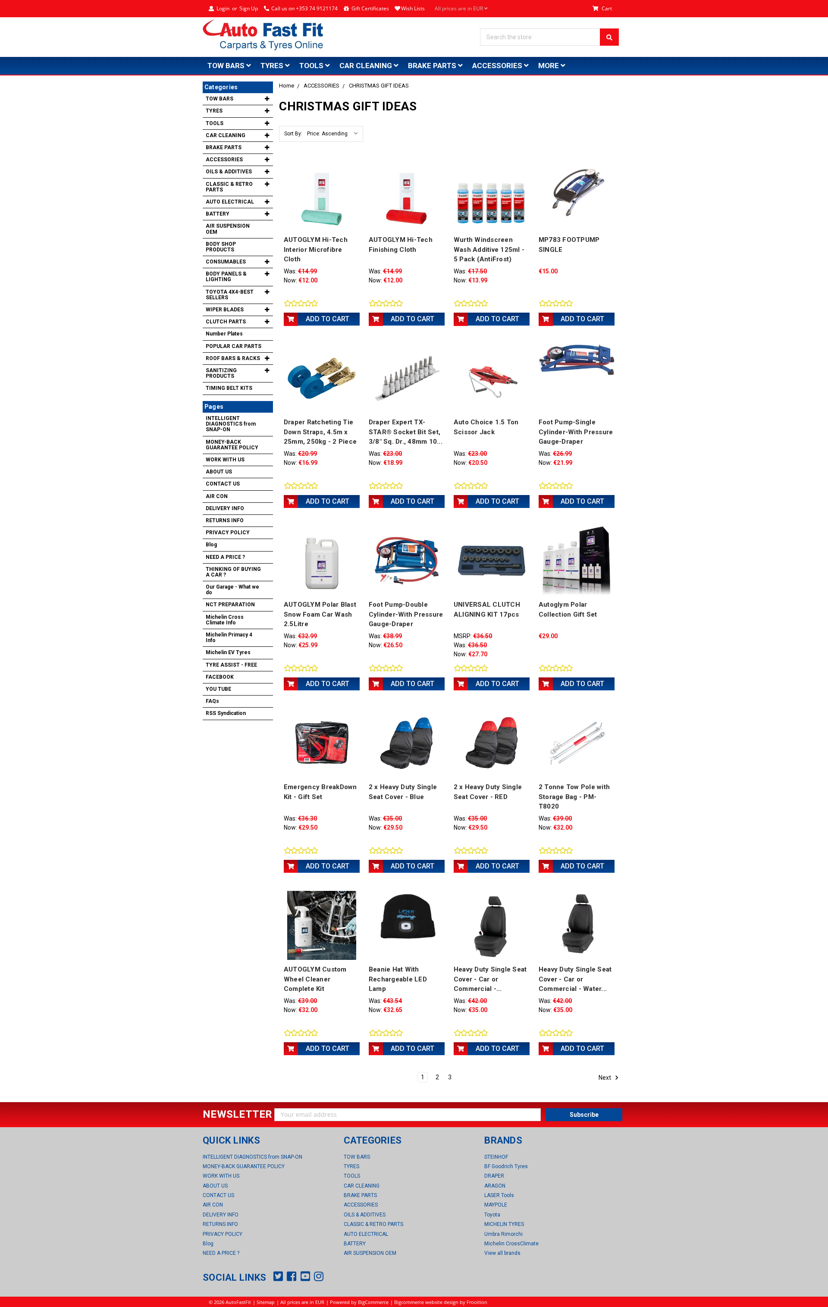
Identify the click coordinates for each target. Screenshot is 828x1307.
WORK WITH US (225, 460)
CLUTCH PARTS (226, 322)
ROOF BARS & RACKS (233, 358)
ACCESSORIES (498, 65)
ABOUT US (219, 472)
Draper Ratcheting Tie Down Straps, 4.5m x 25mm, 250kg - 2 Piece (320, 431)
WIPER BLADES (225, 310)
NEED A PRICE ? (225, 557)
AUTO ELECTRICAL (230, 202)
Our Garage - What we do (232, 590)
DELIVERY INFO (225, 508)
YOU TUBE (218, 689)
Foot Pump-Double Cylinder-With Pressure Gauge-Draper (406, 614)
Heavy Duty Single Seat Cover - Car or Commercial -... (490, 979)
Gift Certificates (370, 8)
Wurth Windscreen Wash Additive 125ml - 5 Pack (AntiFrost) (489, 249)
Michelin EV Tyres (228, 652)
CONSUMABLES (226, 262)
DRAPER (494, 1176)
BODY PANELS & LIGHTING (226, 276)
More (549, 65)
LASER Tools (499, 1195)
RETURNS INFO (225, 520)
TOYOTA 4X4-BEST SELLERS (230, 295)
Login (222, 8)
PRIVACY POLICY (228, 533)
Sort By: (293, 134)
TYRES (272, 65)
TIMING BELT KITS (229, 388)
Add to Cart (327, 319)
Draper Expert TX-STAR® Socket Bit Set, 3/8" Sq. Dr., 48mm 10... (405, 431)
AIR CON (217, 496)
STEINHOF (496, 1157)
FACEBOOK (220, 677)
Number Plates (224, 334)
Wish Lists (413, 8)
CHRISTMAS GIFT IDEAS (379, 85)
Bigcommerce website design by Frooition (440, 1302)
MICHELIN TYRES (504, 1224)
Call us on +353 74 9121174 (304, 8)
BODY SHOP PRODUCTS (221, 247)
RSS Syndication (226, 713)
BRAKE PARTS (433, 65)
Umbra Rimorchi (503, 1234)
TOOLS (312, 65)
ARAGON (494, 1186)
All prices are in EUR (459, 8)
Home (286, 85)
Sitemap (266, 1302)
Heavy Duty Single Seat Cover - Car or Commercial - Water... (575, 979)
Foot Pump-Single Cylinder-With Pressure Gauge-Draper (576, 431)
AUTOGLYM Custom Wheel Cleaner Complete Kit (315, 979)
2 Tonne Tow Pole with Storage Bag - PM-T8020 (574, 796)
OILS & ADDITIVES (229, 172)
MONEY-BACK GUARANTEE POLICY (232, 445)
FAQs (212, 701)
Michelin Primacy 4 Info (229, 637)
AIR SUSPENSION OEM (228, 229)
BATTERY (217, 214)
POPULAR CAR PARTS (233, 346)
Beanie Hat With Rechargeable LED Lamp (398, 979)
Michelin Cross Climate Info (225, 620)
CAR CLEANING (366, 65)
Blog (211, 545)
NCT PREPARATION (230, 605)
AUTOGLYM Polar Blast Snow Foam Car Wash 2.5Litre (320, 614)
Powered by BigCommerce (359, 1302)
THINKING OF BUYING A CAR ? (233, 572)
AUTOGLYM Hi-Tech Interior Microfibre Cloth (316, 249)
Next (605, 1077)
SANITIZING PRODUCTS (221, 373)
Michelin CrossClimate (511, 1244)
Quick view (321, 195)
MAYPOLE (495, 1205)
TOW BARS (226, 65)
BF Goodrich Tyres (506, 1166)
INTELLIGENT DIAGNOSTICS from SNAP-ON (231, 424)
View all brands (502, 1253)
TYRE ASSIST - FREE (231, 665)
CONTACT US (223, 484)
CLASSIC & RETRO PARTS (229, 187)
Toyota (492, 1215)
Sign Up (248, 8)
